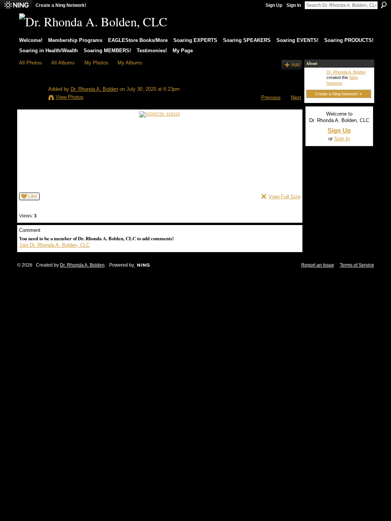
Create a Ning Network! (61, 5)
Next (296, 97)
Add (295, 64)
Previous (271, 97)
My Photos (96, 63)
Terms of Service (357, 265)
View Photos (70, 97)
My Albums (130, 63)
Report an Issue (317, 265)
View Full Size (285, 196)
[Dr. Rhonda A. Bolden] (31, 98)
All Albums (63, 63)
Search (384, 5)
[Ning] (16, 5)
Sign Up (273, 5)
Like (32, 196)
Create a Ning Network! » (338, 94)
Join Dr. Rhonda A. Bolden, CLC (54, 245)
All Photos (30, 63)
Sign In (293, 5)
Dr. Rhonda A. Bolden (94, 89)
